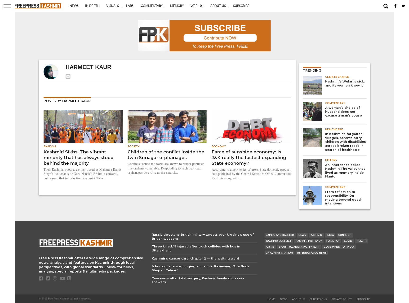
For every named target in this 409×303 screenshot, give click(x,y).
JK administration (279, 252)
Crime (270, 246)
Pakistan (332, 240)
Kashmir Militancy (309, 240)
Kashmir (316, 235)
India (330, 235)
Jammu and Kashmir (280, 235)
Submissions (318, 299)
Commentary (152, 6)
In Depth (92, 6)
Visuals (112, 6)
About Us (218, 6)
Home (271, 299)
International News (312, 252)
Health (362, 240)
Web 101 (197, 6)
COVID (348, 240)
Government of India (339, 246)
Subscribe (241, 6)
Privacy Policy (342, 299)
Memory (177, 6)
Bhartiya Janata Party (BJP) (299, 246)
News (74, 6)
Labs (129, 6)
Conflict (344, 235)
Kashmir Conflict (278, 240)
